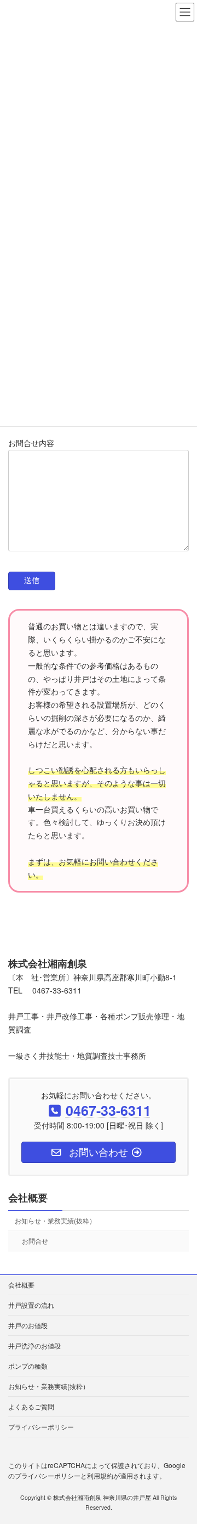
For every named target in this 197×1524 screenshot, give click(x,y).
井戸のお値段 (28, 1325)
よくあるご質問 (31, 1406)
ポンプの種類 (28, 1365)
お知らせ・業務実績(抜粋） (55, 1219)
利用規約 (100, 1475)
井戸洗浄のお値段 (34, 1345)
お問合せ (35, 1240)
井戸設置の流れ (31, 1304)
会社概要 (28, 1197)
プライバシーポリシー (41, 1426)
